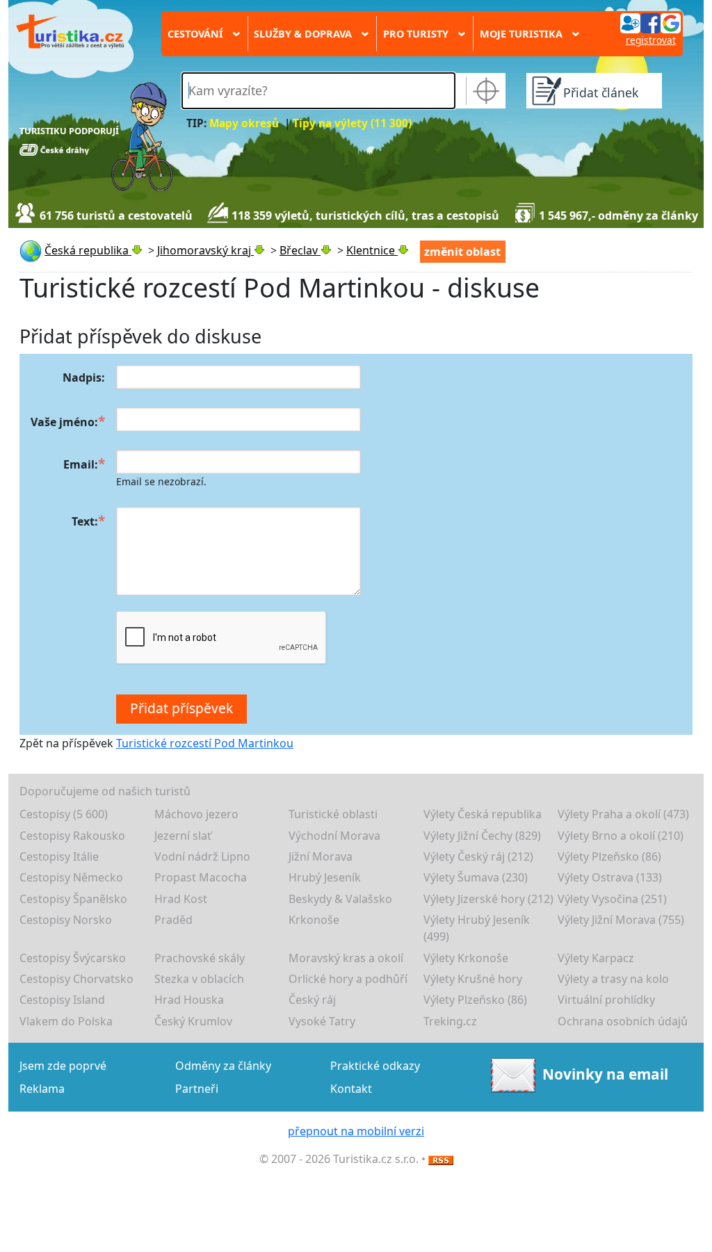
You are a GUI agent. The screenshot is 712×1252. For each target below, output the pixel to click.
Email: (80, 464)
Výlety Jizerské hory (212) (488, 899)
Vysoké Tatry (322, 1021)
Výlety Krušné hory (472, 978)
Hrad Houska (189, 999)
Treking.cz (450, 1021)
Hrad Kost (180, 899)
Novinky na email (605, 1074)
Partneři (196, 1088)
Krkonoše (314, 919)
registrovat (651, 40)
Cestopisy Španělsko (73, 899)
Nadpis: (84, 377)
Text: (85, 521)
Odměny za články (223, 1065)
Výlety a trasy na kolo (613, 978)
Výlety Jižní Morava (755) (621, 919)
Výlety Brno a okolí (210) (620, 835)
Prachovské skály (199, 958)
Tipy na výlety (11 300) (352, 123)
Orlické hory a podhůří (348, 978)
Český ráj (312, 999)
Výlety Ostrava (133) (610, 877)
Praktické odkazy (375, 1065)
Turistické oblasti (333, 814)
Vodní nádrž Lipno (202, 856)
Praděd (173, 919)
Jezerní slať (182, 835)
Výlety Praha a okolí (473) (623, 814)
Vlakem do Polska (66, 1021)
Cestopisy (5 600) (63, 814)
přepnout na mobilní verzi (356, 1131)
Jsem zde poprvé (62, 1065)
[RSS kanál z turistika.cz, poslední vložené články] (440, 1158)
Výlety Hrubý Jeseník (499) (476, 928)
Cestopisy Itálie (59, 856)
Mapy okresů (244, 123)
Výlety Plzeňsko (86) (609, 856)
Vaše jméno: (64, 422)
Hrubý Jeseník (325, 877)
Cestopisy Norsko (65, 919)
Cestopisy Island (62, 999)
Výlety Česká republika (482, 814)
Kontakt (351, 1088)
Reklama (42, 1088)
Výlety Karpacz (596, 958)
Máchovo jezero (196, 814)
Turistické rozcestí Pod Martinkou (204, 743)
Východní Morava (334, 835)
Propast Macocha (200, 877)
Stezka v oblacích (199, 978)
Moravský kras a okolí (346, 958)
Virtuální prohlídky (606, 999)
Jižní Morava (321, 856)
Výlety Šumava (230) (475, 877)
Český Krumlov (193, 1021)
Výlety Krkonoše (465, 958)
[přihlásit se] (650, 22)
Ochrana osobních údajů (623, 1021)
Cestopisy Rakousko (72, 835)
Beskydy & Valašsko (340, 899)
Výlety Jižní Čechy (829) (482, 835)
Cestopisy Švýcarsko (72, 958)
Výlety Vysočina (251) (612, 899)
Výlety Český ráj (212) (478, 856)
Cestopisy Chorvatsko (76, 978)
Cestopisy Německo (71, 877)
